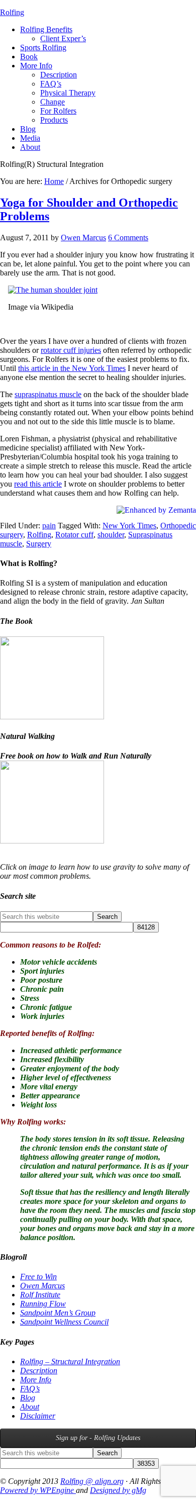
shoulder (110, 534)
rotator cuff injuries (71, 350)
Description (38, 1370)
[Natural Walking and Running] (52, 840)
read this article (38, 484)
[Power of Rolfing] (52, 716)
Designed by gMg (118, 1490)
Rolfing (12, 12)
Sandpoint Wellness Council (64, 1322)
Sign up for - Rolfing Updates (98, 1438)
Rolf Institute (40, 1294)
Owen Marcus (42, 1285)
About (29, 1406)
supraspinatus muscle (48, 394)
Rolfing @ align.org (92, 1481)
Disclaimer (37, 1416)
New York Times (129, 525)
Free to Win (38, 1276)
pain (49, 525)
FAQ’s (30, 1388)
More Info (35, 1379)
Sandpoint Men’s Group (57, 1312)
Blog (27, 1397)
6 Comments (128, 237)
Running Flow (43, 1303)
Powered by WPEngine (38, 1490)
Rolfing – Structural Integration (70, 1361)
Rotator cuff (74, 534)
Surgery (38, 543)
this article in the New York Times (72, 368)
